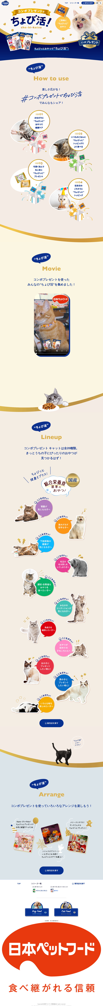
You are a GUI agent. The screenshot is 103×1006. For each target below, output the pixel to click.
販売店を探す (80, 883)
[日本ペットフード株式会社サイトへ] (51, 962)
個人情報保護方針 (54, 920)
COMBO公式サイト (5, 3)
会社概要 (47, 920)
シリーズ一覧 (74, 3)
